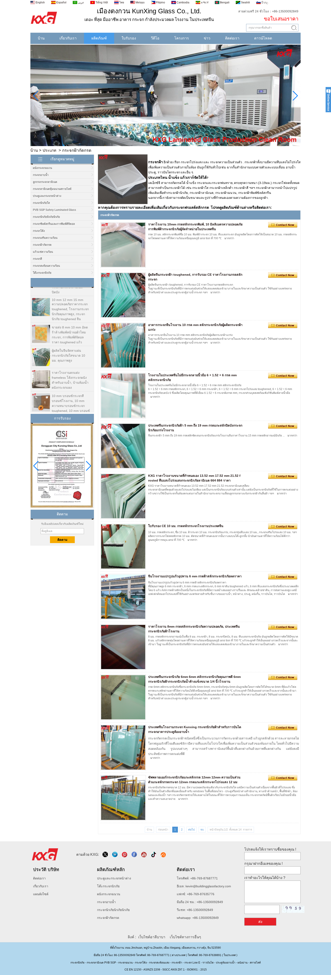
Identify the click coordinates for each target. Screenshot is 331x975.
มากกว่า (229, 238)
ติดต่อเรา (232, 38)
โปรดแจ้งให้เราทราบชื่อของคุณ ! (270, 849)
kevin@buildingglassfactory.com (208, 886)
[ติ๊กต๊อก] (154, 854)
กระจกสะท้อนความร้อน (46, 265)
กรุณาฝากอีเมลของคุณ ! (263, 863)
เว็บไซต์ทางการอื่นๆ (185, 937)
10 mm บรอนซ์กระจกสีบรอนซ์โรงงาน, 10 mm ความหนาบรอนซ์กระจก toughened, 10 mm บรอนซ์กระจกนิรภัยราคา (71, 395)
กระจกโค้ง (39, 230)
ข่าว (207, 38)
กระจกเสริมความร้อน (45, 237)
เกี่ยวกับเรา (68, 38)
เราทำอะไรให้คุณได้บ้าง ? (264, 878)
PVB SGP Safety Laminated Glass (54, 209)
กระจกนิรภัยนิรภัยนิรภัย (46, 216)
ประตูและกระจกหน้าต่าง (47, 195)
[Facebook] (134, 854)
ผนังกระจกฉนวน (42, 168)
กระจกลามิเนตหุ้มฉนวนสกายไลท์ (52, 188)
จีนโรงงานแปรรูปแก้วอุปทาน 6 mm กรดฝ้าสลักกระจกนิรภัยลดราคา (195, 576)
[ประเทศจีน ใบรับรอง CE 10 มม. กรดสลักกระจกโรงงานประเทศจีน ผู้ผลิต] (123, 546)
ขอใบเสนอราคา (281, 19)
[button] (158, 143)
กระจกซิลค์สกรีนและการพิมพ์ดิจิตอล (54, 223)
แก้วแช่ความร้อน (43, 251)
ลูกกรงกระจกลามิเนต (45, 182)
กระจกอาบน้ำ (41, 175)
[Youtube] (144, 854)
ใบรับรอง (129, 38)
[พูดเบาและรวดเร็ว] (105, 854)
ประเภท (49, 150)
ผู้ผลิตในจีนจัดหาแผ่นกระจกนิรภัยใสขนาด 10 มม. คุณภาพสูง (68, 345)
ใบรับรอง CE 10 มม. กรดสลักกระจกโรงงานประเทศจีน (185, 526)
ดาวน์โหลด (263, 38)
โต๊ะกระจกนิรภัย (42, 272)
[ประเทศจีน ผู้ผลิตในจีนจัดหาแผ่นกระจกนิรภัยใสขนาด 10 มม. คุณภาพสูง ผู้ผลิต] (41, 346)
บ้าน (41, 38)
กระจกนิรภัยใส (41, 202)
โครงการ (181, 38)
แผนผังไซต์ (40, 894)
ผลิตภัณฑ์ (99, 38)
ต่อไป (191, 829)
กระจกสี (37, 258)
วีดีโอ (155, 38)
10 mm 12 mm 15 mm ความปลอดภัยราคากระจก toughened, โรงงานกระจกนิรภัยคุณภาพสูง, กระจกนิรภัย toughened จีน (70, 298)
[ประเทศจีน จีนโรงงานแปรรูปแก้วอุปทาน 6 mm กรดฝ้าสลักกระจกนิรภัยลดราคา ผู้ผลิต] (123, 597)
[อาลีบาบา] (164, 854)
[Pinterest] (125, 854)
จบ (202, 829)
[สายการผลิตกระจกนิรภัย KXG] (165, 145)
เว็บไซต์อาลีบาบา (151, 937)
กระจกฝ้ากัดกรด (42, 244)
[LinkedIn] (115, 854)
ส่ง (260, 922)
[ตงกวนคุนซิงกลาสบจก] (44, 24)
